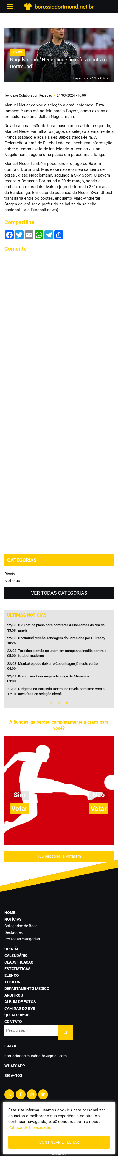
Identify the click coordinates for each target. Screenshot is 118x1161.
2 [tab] (59, 703)
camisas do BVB (19, 1008)
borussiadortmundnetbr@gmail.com (35, 1056)
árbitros (13, 995)
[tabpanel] (59, 661)
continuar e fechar (59, 1142)
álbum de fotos (20, 1002)
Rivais (9, 574)
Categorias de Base (20, 926)
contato (13, 1021)
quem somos (17, 1015)
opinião (12, 949)
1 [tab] (51, 703)
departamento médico (26, 988)
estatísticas (17, 969)
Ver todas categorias (59, 593)
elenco (11, 975)
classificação (18, 962)
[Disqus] (59, 325)
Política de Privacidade (29, 1127)
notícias (13, 919)
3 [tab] (66, 703)
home (9, 912)
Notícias (12, 580)
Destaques (13, 932)
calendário (16, 955)
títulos (12, 982)
